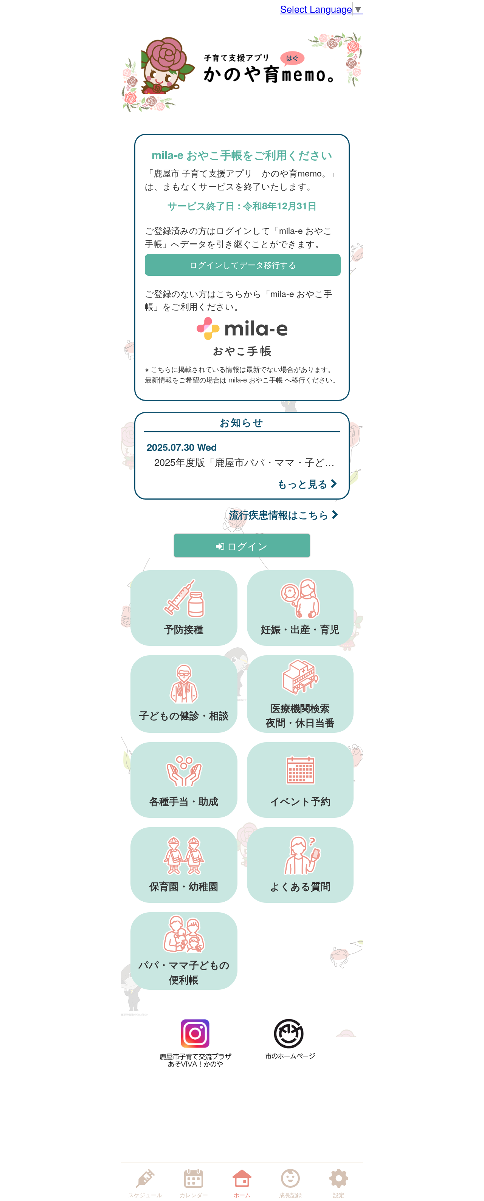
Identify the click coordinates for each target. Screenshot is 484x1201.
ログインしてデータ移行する (242, 264)
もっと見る (303, 484)
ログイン (246, 546)
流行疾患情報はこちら (280, 515)
